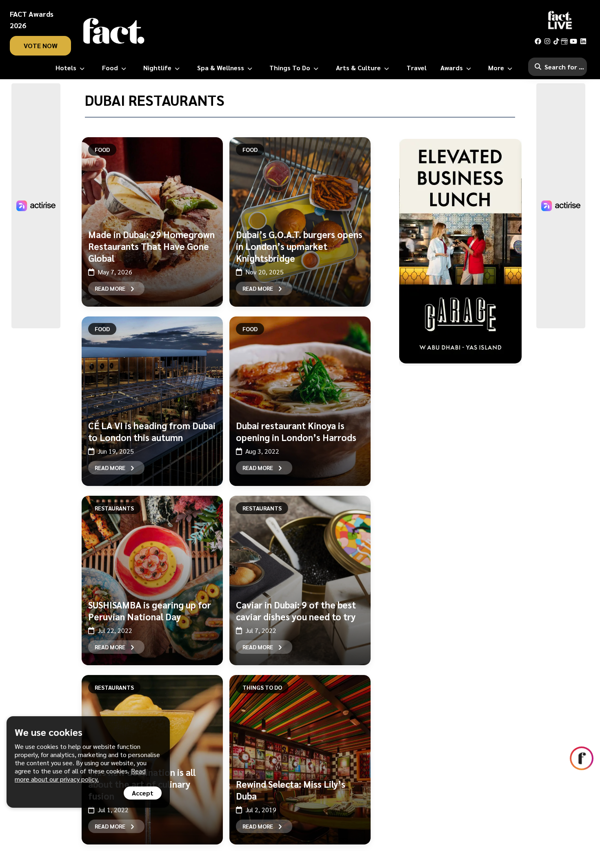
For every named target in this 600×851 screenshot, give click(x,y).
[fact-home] (114, 31)
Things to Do (262, 687)
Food (102, 149)
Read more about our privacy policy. (80, 774)
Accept (142, 793)
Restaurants (114, 508)
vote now (41, 45)
